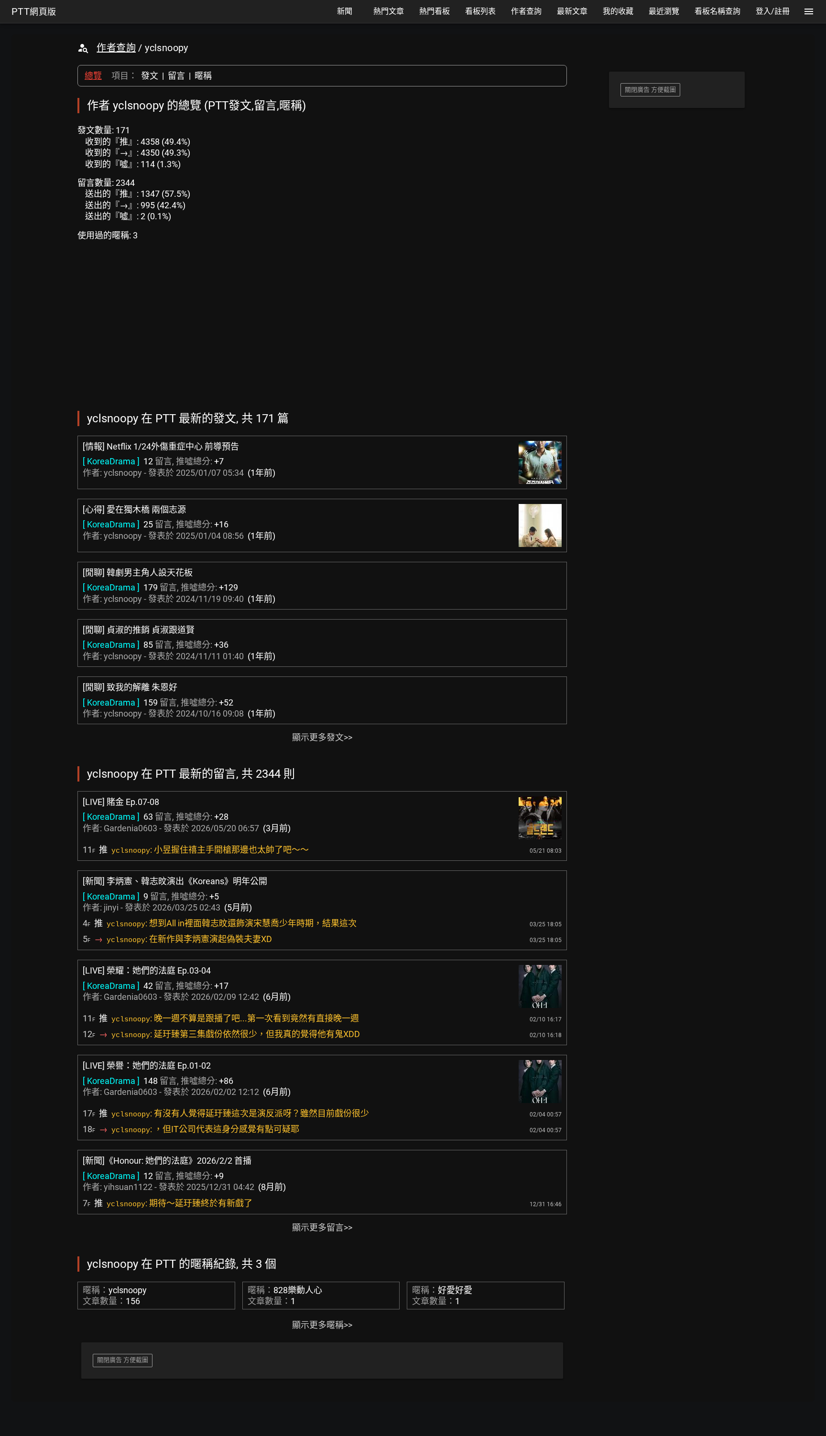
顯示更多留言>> (322, 1227)
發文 (149, 76)
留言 (176, 76)
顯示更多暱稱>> (322, 1325)
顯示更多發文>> (322, 737)
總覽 (93, 76)
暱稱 (203, 76)
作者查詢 (116, 48)
